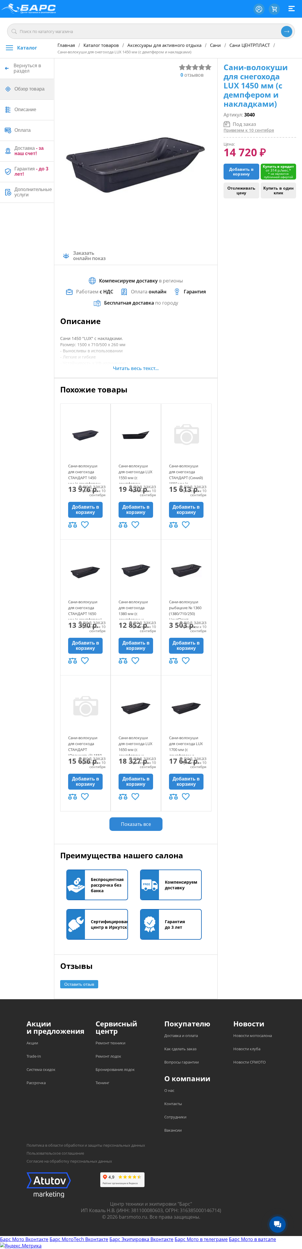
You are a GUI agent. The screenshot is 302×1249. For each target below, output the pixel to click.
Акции (32, 1043)
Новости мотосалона (252, 1035)
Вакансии (173, 1130)
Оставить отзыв (79, 984)
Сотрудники (175, 1117)
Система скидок (41, 1069)
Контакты (173, 1103)
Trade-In (34, 1056)
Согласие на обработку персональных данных (69, 1161)
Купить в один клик (278, 190)
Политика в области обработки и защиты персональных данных (86, 1145)
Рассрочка (36, 1082)
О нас (169, 1090)
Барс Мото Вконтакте (24, 1239)
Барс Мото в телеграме (201, 1239)
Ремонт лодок (108, 1056)
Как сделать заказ (180, 1048)
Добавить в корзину (85, 509)
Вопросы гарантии (181, 1062)
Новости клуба (246, 1048)
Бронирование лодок (115, 1069)
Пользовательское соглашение (55, 1153)
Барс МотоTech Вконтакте (79, 1239)
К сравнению (72, 524)
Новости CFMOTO (249, 1062)
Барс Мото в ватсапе (252, 1239)
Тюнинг (102, 1082)
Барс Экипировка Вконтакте (141, 1239)
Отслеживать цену (241, 190)
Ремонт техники (110, 1043)
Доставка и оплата (181, 1035)
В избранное (85, 524)
